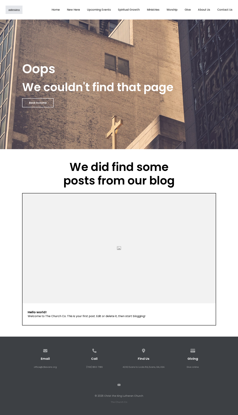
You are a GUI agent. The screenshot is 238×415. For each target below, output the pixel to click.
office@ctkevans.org (45, 367)
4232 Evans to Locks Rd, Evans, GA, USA (143, 367)
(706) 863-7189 (94, 367)
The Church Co (119, 402)
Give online (193, 367)
